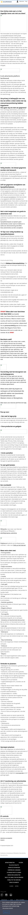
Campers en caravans (14, 870)
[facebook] (1, 896)
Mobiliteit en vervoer (14, 880)
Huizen (21, 862)
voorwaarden (20, 773)
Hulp (26, 1)
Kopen (16, 886)
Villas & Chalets (14, 865)
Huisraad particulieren (14, 872)
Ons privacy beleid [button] (7, 908)
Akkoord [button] (6, 912)
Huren (11, 886)
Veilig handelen (20, 900)
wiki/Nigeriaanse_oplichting (8, 533)
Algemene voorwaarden (6, 838)
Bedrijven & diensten (14, 875)
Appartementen (10, 862)
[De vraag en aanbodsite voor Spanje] (6, 2)
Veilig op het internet (19, 545)
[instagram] (6, 896)
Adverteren (21, 1)
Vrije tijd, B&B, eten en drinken (14, 877)
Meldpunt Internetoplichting (15, 263)
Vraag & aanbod (14, 882)
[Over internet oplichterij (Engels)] (8, 408)
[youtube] (10, 896)
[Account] (17, 1)
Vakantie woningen (14, 867)
